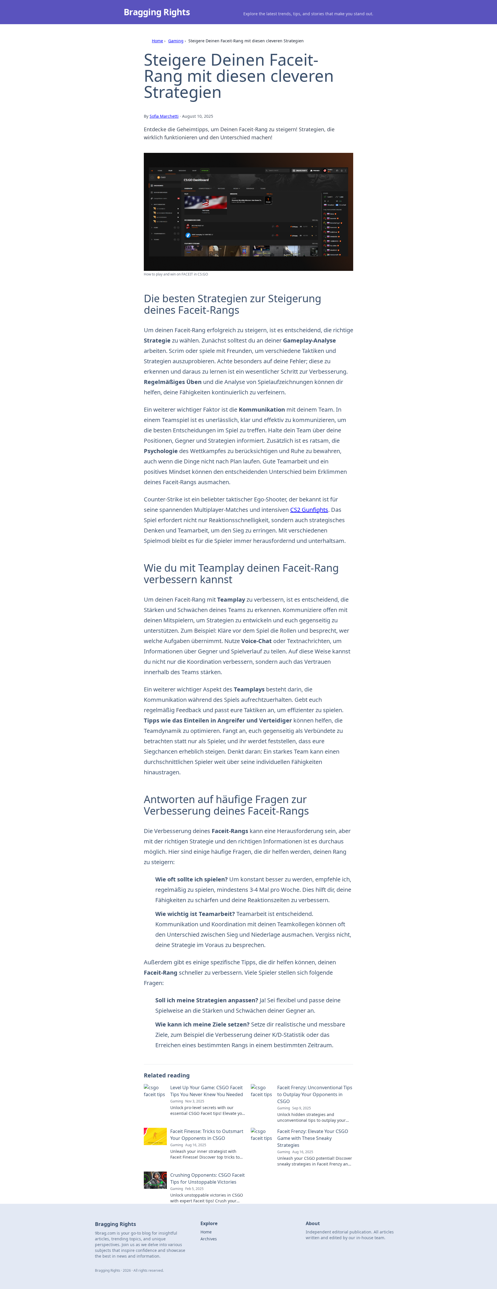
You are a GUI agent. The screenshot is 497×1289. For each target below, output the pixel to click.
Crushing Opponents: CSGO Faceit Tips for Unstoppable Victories (207, 1178)
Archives (208, 1239)
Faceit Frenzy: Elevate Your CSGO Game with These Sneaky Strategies (312, 1138)
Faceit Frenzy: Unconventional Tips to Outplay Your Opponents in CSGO (314, 1094)
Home (157, 40)
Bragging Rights (157, 12)
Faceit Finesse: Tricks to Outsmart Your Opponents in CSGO (206, 1134)
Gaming (175, 40)
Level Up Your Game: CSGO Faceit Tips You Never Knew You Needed (206, 1091)
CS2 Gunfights (309, 510)
